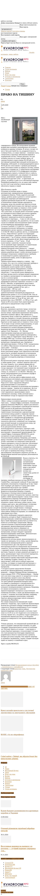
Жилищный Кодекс (12, 770)
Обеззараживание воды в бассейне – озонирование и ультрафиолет (20, 666)
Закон (7, 772)
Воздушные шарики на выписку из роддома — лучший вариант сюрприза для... (18, 848)
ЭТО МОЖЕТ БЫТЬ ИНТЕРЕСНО (14, 686)
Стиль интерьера (11, 69)
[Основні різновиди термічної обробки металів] (6, 824)
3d (6, 767)
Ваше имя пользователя (28, 25)
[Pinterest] (19, 112)
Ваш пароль (24, 27)
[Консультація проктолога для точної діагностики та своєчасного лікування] (12, 706)
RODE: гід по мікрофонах (12, 734)
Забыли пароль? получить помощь (13, 31)
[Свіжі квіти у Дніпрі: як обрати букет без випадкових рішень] (12, 752)
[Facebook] (4, 112)
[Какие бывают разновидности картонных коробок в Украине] (6, 807)
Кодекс (7, 776)
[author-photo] (6, 681)
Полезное (8, 80)
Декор (7, 73)
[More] (33, 112)
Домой (3, 86)
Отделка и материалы (12, 76)
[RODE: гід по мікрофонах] (12, 730)
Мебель (7, 71)
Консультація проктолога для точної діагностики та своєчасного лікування (18, 711)
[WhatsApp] (26, 112)
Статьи (8, 86)
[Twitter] (11, 112)
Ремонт (7, 783)
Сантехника (9, 78)
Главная (7, 67)
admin (3, 101)
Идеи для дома (10, 75)
